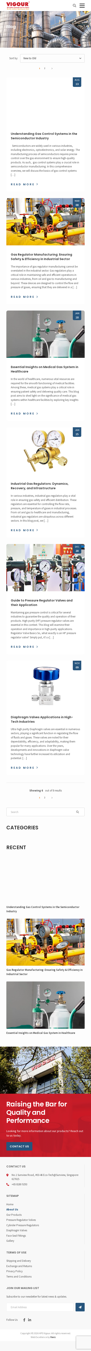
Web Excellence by (43, 1337)
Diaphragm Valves (16, 1230)
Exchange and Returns (19, 1266)
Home (9, 1204)
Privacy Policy (14, 1271)
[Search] (74, 5)
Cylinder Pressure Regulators (22, 1225)
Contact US (19, 1146)
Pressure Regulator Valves (21, 1220)
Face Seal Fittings (16, 1235)
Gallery (10, 1241)
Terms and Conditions (19, 1276)
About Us (12, 1209)
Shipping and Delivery (18, 1261)
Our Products (14, 1215)
